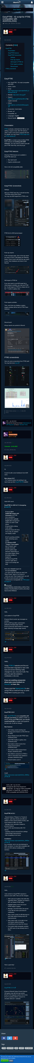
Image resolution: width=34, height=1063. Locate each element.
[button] (2, 2)
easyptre (10, 1048)
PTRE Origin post (24, 134)
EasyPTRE (19, 482)
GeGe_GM (7, 23)
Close (11, 1060)
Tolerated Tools (23, 424)
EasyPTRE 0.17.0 (9, 987)
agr (16, 1048)
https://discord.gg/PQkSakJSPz (16, 99)
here (16, 363)
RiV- (7, 421)
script (21, 1048)
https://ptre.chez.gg (18, 94)
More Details (5, 1060)
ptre (3, 1048)
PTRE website (10, 136)
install (7, 507)
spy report (28, 1048)
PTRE (6, 129)
